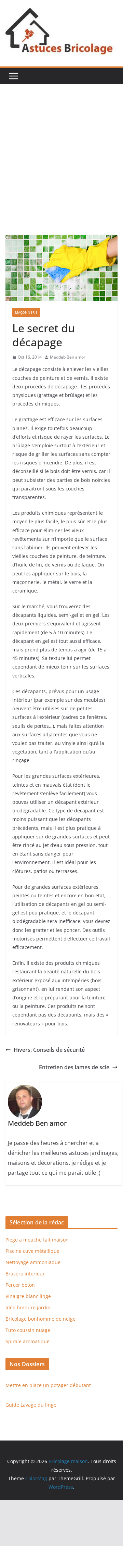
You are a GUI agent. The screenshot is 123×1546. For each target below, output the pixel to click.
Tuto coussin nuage (27, 1330)
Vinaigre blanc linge (28, 1296)
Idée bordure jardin (28, 1307)
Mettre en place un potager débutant (48, 1385)
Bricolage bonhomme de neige (40, 1319)
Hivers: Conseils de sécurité (49, 1049)
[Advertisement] (61, 170)
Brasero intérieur (25, 1273)
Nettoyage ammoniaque (32, 1262)
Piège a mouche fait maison (37, 1239)
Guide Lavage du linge (30, 1404)
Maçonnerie (26, 312)
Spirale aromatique (27, 1341)
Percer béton (20, 1285)
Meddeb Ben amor (67, 357)
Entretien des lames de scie (74, 1067)
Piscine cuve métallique (32, 1251)
